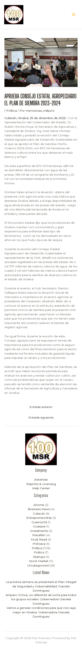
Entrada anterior (41, 407)
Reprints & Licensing (41, 484)
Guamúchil (39, 522)
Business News (39, 509)
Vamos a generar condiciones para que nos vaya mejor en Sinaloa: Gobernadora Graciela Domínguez (41, 612)
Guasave (39, 526)
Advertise (41, 479)
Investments (39, 530)
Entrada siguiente (41, 417)
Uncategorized (38, 565)
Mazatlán (38, 535)
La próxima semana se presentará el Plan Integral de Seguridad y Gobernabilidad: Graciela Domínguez (41, 586)
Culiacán (39, 513)
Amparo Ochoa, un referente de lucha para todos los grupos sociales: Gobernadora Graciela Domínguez (41, 599)
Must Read (39, 539)
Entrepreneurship (39, 517)
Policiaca (39, 543)
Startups (39, 556)
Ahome (39, 505)
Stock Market (38, 561)
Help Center (41, 488)
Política (11, 110)
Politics (39, 552)
